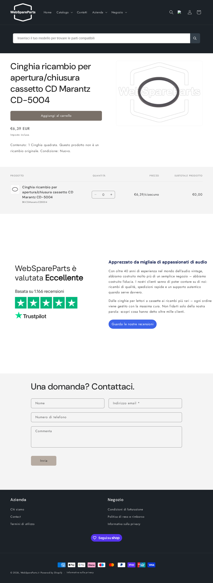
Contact (15, 517)
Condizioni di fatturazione (125, 509)
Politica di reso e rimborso (126, 517)
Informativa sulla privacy (124, 524)
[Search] (195, 38)
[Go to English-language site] (180, 12)
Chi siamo (17, 509)
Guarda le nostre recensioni (133, 324)
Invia (43, 460)
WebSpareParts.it (30, 572)
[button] (64, 12)
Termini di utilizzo (22, 524)
